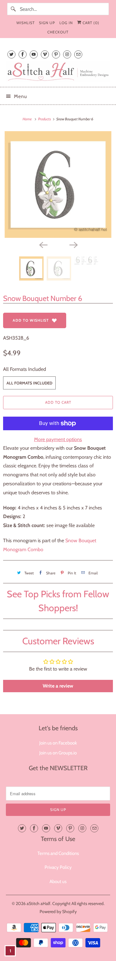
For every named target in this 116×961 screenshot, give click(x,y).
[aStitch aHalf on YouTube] (34, 54)
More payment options (58, 439)
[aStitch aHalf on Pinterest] (56, 54)
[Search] (13, 9)
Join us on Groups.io (58, 753)
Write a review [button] (58, 686)
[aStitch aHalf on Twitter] (11, 54)
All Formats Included (24, 369)
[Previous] (43, 244)
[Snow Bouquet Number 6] (58, 184)
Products (45, 119)
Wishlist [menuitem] (25, 22)
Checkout (57, 32)
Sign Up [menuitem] (47, 22)
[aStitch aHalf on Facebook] (23, 54)
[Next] (73, 244)
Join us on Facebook (58, 743)
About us (58, 881)
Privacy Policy (58, 867)
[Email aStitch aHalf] (78, 54)
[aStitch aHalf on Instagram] (67, 54)
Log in (66, 22)
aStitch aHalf (38, 903)
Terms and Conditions (58, 853)
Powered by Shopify (58, 911)
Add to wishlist (31, 320)
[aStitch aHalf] (58, 71)
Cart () (90, 22)
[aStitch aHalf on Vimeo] (45, 54)
